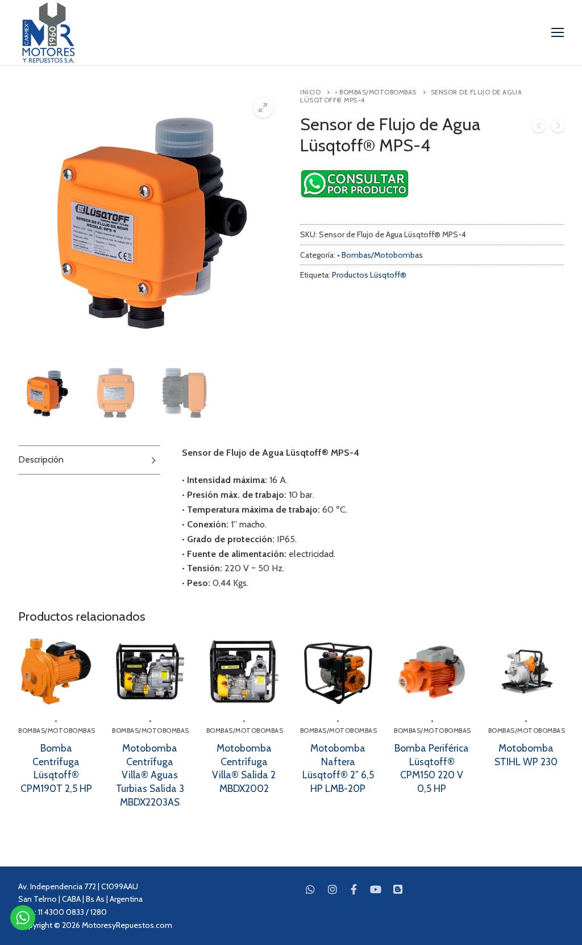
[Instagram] (332, 889)
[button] (263, 107)
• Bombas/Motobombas (376, 92)
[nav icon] (557, 32)
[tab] (89, 459)
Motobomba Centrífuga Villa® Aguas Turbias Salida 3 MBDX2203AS (150, 775)
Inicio (310, 92)
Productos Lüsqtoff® (369, 275)
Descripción (41, 459)
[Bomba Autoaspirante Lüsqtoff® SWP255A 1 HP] (558, 128)
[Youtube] (376, 889)
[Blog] (398, 889)
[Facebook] (354, 889)
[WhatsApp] (310, 889)
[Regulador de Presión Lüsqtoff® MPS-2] (539, 128)
